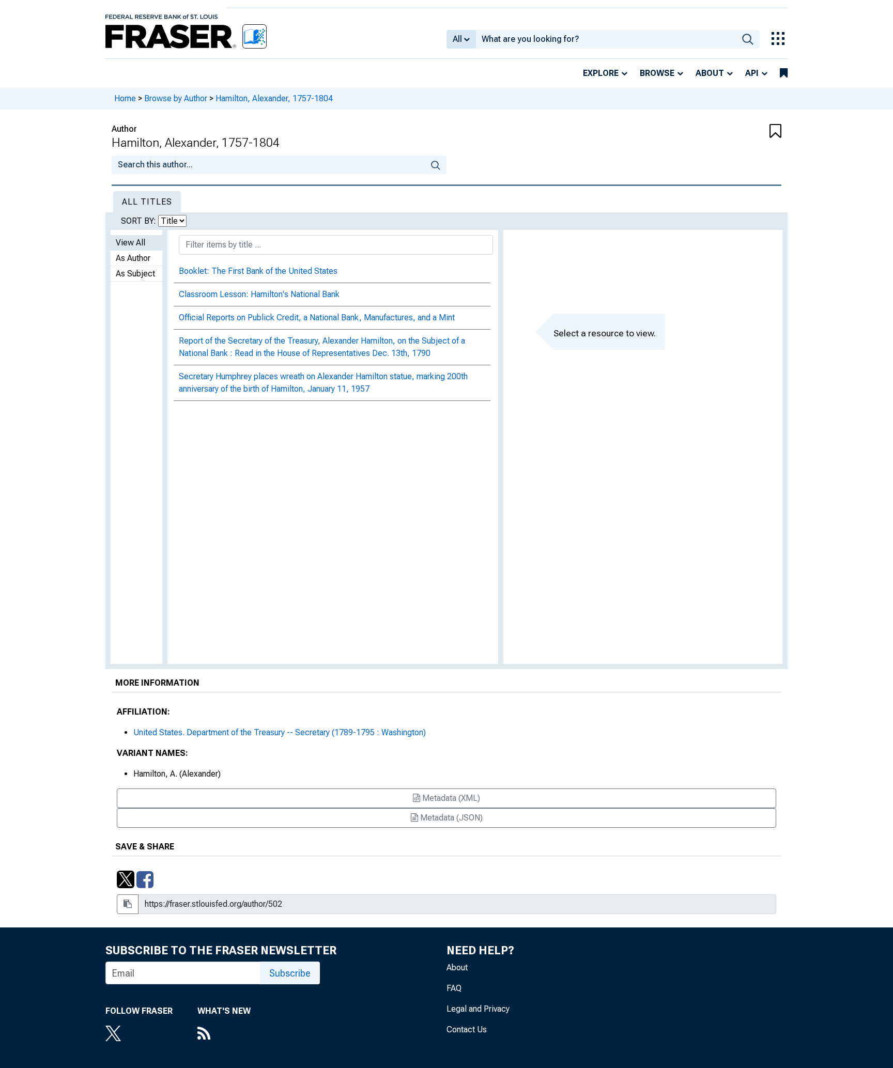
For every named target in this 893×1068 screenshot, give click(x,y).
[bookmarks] (784, 73)
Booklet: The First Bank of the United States (258, 271)
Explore (601, 73)
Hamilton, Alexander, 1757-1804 (274, 98)
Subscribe (290, 973)
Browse (657, 73)
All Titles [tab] (147, 202)
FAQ (453, 988)
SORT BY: (139, 221)
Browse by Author (175, 98)
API (752, 73)
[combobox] (605, 39)
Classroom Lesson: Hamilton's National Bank (259, 294)
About (710, 73)
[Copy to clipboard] (127, 904)
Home (125, 98)
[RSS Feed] (224, 1034)
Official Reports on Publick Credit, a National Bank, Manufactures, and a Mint (317, 317)
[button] (725, 132)
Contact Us (466, 1029)
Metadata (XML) (450, 798)
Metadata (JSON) (450, 818)
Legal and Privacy (478, 1009)
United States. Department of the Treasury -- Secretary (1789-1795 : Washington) (279, 732)
